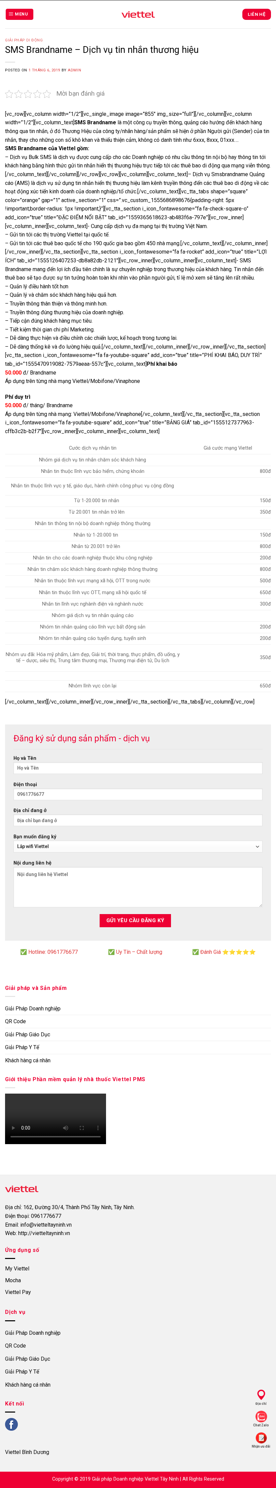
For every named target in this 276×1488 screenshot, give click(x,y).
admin (74, 70)
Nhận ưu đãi (261, 1446)
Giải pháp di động (24, 40)
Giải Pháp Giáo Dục (27, 1034)
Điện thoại (25, 784)
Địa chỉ (261, 1403)
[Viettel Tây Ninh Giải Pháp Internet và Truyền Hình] (138, 14)
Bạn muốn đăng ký (34, 837)
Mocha (13, 1280)
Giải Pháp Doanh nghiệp (33, 1008)
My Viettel (17, 1268)
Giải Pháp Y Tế (22, 1047)
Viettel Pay (18, 1292)
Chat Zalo (261, 1425)
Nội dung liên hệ (32, 863)
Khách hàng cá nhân (27, 1060)
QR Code (15, 1021)
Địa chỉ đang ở (29, 810)
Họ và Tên (24, 758)
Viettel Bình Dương (27, 1452)
